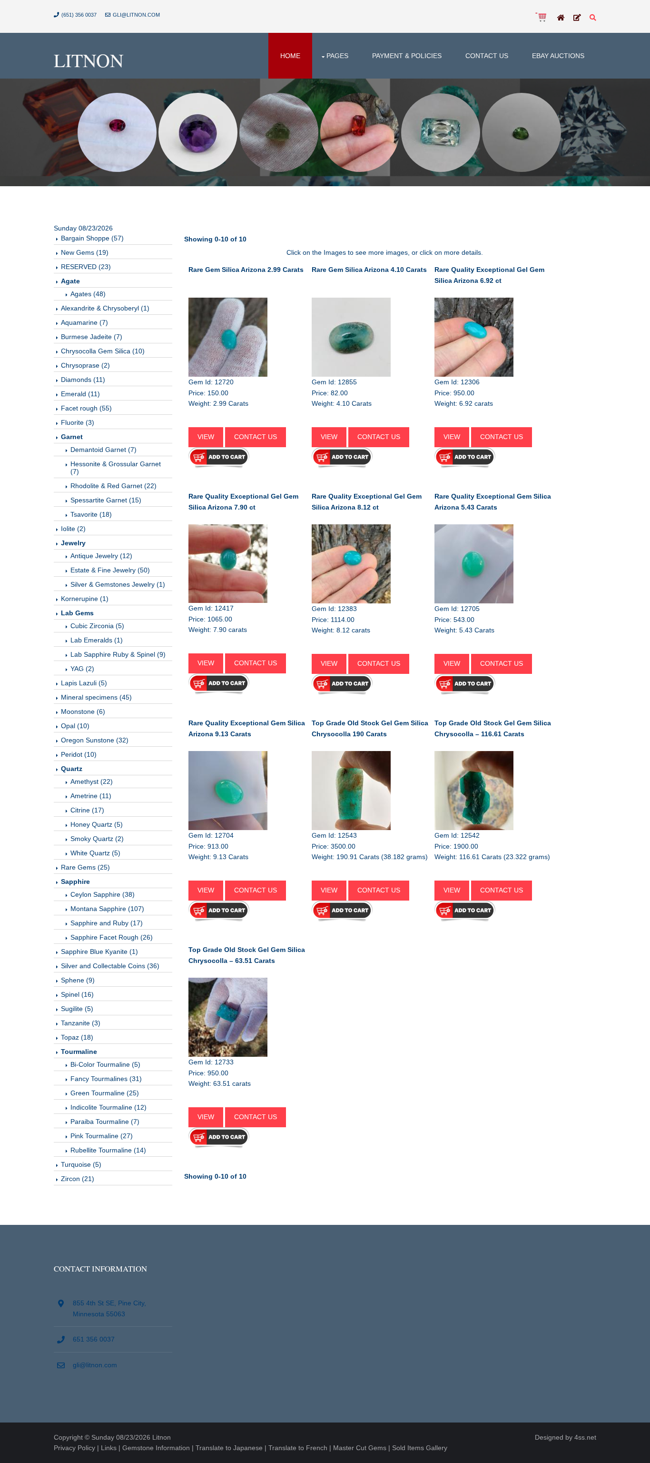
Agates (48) (88, 294)
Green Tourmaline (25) (104, 1093)
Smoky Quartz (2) (97, 838)
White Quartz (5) (95, 853)
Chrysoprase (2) (85, 365)
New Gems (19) (84, 252)
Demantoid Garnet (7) (103, 449)
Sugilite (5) (77, 1008)
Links (109, 1448)
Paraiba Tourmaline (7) (104, 1121)
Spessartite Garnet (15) (105, 500)
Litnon (89, 59)
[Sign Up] (577, 18)
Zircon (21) (77, 1178)
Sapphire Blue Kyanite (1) (99, 951)
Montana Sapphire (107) (107, 908)
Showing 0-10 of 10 (215, 239)
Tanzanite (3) (80, 1023)
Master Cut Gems (359, 1448)
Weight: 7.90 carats (217, 629)
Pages (337, 56)
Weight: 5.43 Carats (464, 630)
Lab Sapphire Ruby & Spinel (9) (118, 654)
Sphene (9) (78, 980)
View (205, 437)
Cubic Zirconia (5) (97, 626)
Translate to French (297, 1448)
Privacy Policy (74, 1448)
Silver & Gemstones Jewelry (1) (117, 584)
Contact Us (486, 56)
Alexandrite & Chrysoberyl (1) (105, 308)
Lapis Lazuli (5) (84, 683)
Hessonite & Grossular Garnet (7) (115, 467)
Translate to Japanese (229, 1448)
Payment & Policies (407, 56)
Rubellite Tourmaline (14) (108, 1150)
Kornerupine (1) (84, 598)
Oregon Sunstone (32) (94, 740)
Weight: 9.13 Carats (218, 857)
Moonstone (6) (83, 711)
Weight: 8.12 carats (341, 630)
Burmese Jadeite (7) (91, 337)
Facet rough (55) (86, 408)
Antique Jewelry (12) (101, 556)
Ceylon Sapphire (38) (102, 894)
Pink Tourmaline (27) (101, 1136)
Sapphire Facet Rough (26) (111, 937)
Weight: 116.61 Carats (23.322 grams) (492, 857)
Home (290, 56)
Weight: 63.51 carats (219, 1083)
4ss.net (585, 1437)
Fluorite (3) (77, 422)
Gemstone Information (156, 1448)
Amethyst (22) (91, 781)
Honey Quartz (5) (96, 824)
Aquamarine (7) (84, 322)
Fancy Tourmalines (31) (106, 1078)
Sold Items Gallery (419, 1448)
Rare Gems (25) (85, 867)
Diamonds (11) (83, 379)
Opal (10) (75, 726)
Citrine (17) (87, 810)
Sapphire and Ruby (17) (106, 923)
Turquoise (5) (81, 1164)
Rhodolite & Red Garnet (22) (113, 486)
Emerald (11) (80, 394)
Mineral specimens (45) (96, 697)
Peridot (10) (79, 754)
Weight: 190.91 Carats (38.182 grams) (370, 857)
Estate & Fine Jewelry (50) (110, 570)
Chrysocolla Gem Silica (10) (103, 351)
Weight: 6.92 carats (463, 403)
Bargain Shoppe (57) (92, 238)
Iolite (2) (73, 528)
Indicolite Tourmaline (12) (108, 1107)
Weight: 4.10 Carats (342, 403)
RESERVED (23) (86, 267)
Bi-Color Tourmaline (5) (105, 1064)
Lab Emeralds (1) (96, 640)
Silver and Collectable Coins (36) (110, 966)
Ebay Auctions (558, 56)
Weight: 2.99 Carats (218, 403)
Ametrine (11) (90, 796)
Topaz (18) (77, 1037)
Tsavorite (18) (91, 514)
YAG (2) (82, 668)
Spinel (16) (77, 994)
